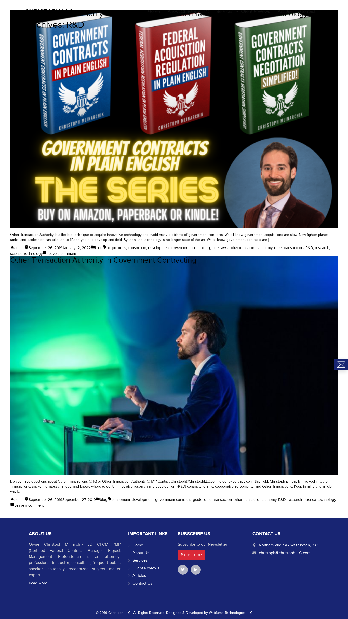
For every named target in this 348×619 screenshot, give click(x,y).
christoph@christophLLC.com (285, 552)
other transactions (289, 247)
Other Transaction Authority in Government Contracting (103, 260)
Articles (139, 575)
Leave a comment (61, 253)
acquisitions (116, 247)
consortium (137, 247)
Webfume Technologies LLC (230, 613)
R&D (309, 247)
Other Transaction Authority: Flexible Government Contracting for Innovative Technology (158, 14)
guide (214, 247)
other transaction (218, 499)
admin (19, 247)
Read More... (39, 583)
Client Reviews (145, 568)
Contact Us (142, 583)
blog (99, 247)
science (16, 253)
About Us (140, 552)
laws (224, 247)
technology (33, 253)
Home (137, 545)
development (159, 247)
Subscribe (191, 554)
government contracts (189, 247)
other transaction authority (251, 247)
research (322, 247)
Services (140, 560)
